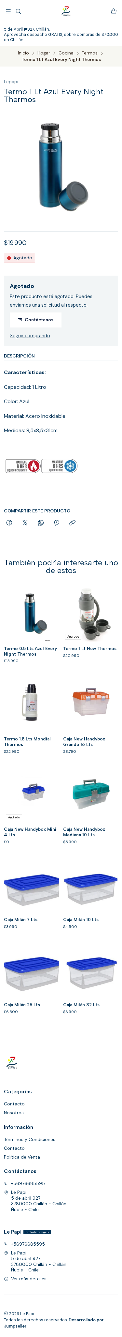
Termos (90, 53)
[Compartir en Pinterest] (56, 523)
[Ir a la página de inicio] (66, 11)
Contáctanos (39, 319)
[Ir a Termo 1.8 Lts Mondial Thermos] (31, 704)
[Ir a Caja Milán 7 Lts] (31, 885)
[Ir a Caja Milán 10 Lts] (90, 885)
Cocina (66, 53)
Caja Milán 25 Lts (22, 1004)
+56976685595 (28, 1183)
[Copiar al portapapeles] (72, 523)
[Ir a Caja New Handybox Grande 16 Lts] (90, 704)
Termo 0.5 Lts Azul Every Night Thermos (30, 651)
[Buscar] (18, 11)
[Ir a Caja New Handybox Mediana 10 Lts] (90, 795)
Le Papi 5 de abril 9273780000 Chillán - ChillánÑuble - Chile (38, 1200)
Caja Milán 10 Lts (81, 919)
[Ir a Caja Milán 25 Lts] (31, 970)
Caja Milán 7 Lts (20, 919)
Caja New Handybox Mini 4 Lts (30, 832)
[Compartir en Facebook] (9, 523)
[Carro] (113, 11)
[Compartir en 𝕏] (25, 523)
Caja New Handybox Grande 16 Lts (84, 741)
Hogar (43, 53)
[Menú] (8, 11)
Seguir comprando (30, 335)
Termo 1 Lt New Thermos (89, 648)
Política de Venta (22, 1157)
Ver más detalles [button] (29, 1279)
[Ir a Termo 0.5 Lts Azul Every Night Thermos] (31, 614)
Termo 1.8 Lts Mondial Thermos (27, 741)
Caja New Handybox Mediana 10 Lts (84, 832)
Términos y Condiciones (29, 1139)
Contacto (14, 1104)
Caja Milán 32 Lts (81, 1004)
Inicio (23, 53)
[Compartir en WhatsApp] (40, 523)
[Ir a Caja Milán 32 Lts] (90, 970)
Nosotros (14, 1113)
